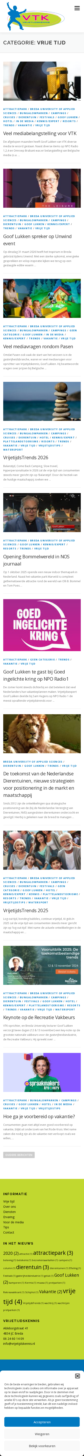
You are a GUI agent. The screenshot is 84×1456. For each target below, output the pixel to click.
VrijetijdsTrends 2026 (25, 457)
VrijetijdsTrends (33, 1303)
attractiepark (15, 109)
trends (9, 125)
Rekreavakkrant (13, 1292)
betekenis (24, 1260)
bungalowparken (34, 113)
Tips (6, 1227)
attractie (25, 1253)
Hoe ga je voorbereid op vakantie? (39, 1116)
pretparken (57, 1282)
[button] (77, 1376)
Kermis (34, 894)
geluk (48, 1275)
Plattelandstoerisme (20, 441)
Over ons (9, 1206)
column (9, 1268)
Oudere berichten (19, 1155)
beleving (9, 1260)
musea (42, 1282)
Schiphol (31, 1292)
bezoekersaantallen (45, 1260)
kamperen (16, 1282)
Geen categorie (42, 659)
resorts (69, 121)
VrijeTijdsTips (50, 445)
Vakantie (25, 125)
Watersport (13, 449)
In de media (25, 121)
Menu (76, 8)
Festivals (47, 117)
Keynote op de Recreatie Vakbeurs (39, 1017)
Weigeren (42, 1434)
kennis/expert (48, 121)
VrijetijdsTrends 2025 (25, 910)
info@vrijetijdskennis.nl (19, 1344)
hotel (8, 121)
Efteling (75, 1268)
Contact (8, 1232)
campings (59, 113)
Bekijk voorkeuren (42, 1446)
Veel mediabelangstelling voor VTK (39, 133)
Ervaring (8, 1217)
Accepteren (42, 1422)
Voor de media (13, 1222)
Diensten (9, 1212)
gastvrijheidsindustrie (29, 1275)
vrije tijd (42, 125)
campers (65, 1260)
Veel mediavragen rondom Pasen (38, 346)
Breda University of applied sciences (32, 761)
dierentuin (27, 117)
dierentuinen (59, 1268)
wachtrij (50, 1303)
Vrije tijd (8, 1201)
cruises (9, 117)
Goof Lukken (68, 117)
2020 (11, 1253)
